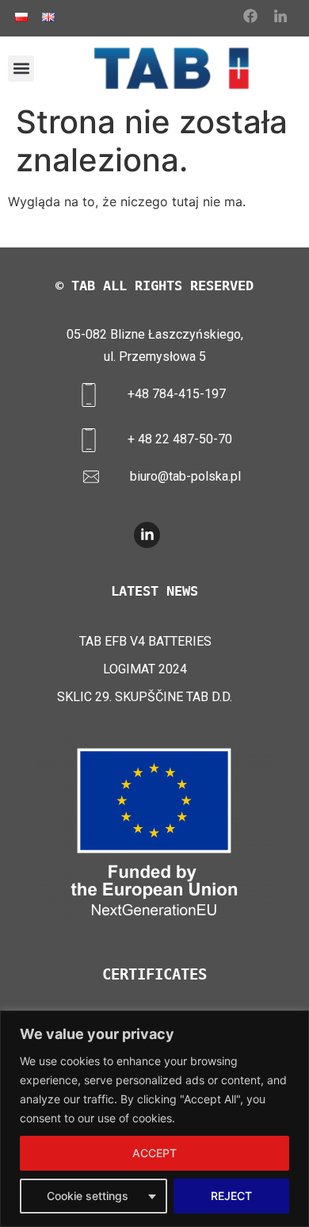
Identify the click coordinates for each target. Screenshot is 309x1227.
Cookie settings (87, 1195)
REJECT (231, 1195)
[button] (21, 69)
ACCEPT (154, 1153)
